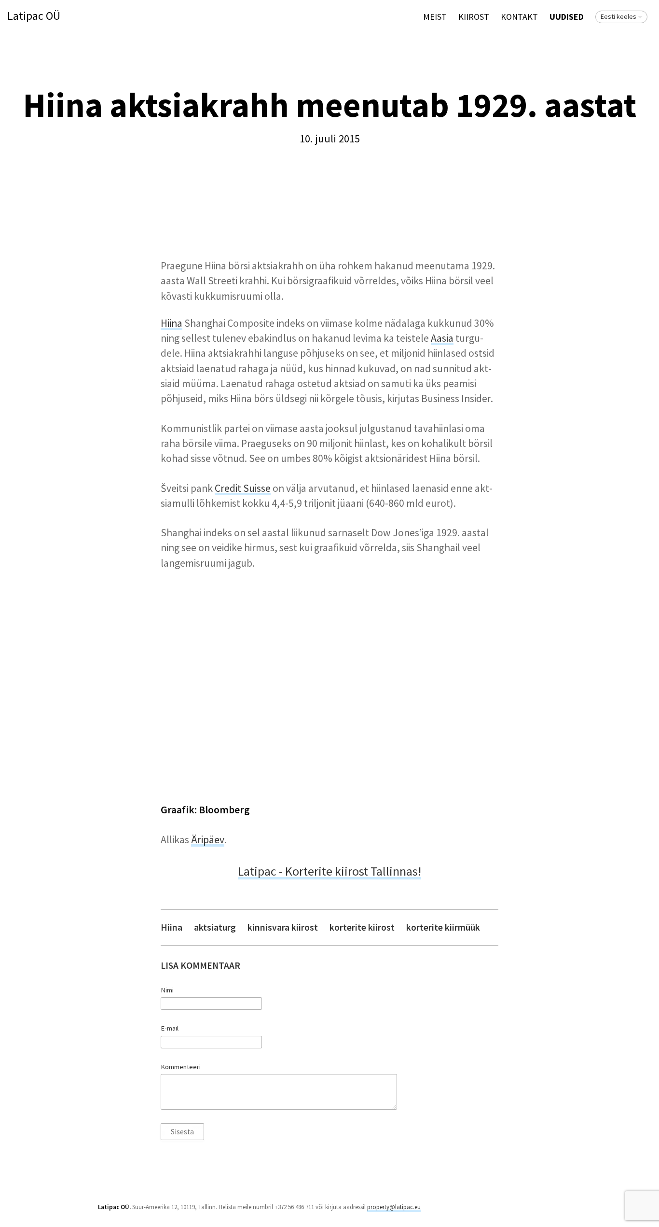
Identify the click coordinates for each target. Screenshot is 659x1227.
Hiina (171, 323)
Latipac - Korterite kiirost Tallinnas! (329, 871)
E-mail (169, 1028)
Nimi (167, 990)
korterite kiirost (362, 927)
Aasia (442, 338)
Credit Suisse (243, 488)
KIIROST (473, 16)
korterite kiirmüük (443, 927)
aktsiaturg (215, 927)
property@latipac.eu (394, 1207)
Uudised (566, 16)
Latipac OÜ (33, 16)
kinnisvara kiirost (282, 927)
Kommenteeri (181, 1066)
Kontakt (519, 16)
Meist (435, 16)
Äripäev (207, 839)
